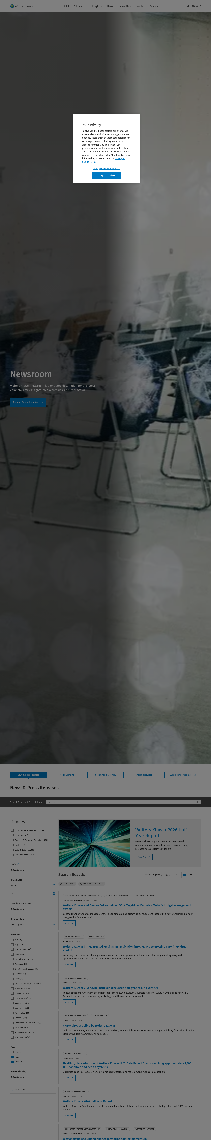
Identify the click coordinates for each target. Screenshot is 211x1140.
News (110, 6)
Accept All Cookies (106, 175)
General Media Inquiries (28, 402)
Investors (140, 6)
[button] (184, 875)
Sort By (159, 875)
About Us (124, 6)
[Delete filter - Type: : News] (61, 884)
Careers (154, 6)
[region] (106, 148)
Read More (143, 857)
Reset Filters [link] (20, 1090)
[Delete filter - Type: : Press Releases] (81, 884)
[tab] (28, 775)
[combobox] (120, 802)
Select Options (17, 870)
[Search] (197, 802)
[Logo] (23, 6)
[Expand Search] (188, 6)
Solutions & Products (74, 6)
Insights (96, 6)
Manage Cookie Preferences (106, 168)
